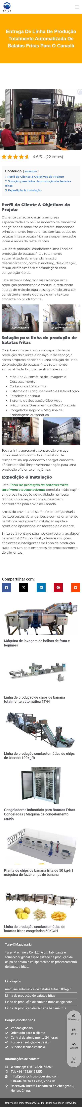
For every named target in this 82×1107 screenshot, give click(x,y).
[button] (76, 7)
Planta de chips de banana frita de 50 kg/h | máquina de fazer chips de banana (38, 872)
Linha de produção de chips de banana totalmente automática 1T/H (34, 699)
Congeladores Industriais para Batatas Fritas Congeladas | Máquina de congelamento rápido (39, 814)
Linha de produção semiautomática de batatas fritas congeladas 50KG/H (34, 929)
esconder (31, 171)
